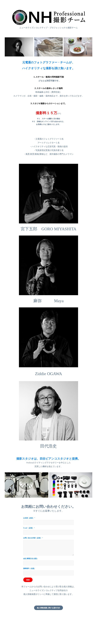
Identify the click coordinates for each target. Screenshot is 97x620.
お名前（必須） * (29, 518)
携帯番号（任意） (29, 568)
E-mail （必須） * (29, 528)
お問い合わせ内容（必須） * (33, 538)
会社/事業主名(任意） (30, 559)
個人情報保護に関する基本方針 (48, 608)
